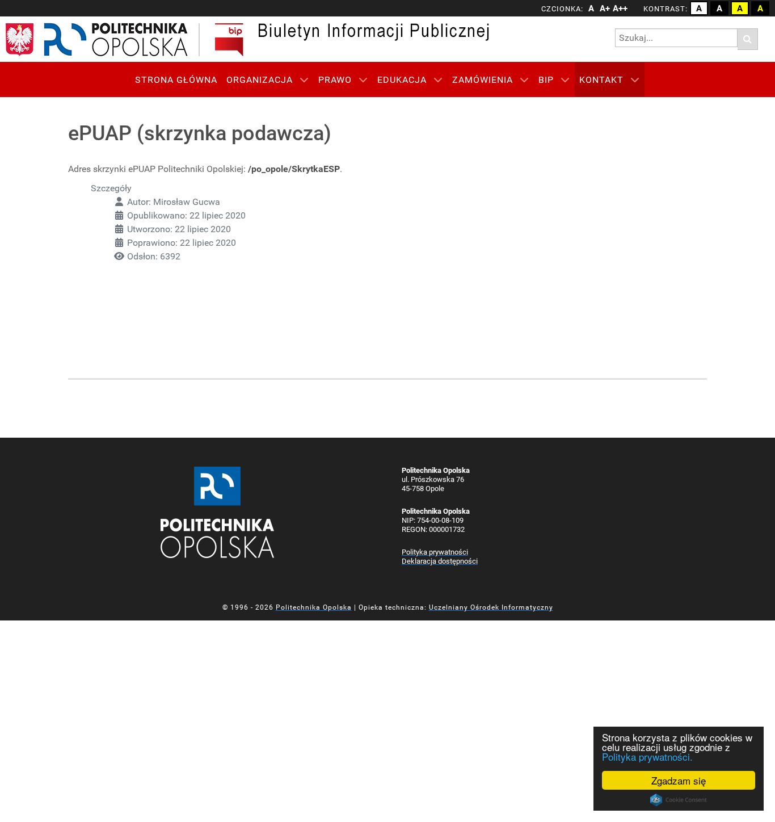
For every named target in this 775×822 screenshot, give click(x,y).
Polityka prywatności (435, 552)
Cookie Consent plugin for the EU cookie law (678, 800)
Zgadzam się (678, 780)
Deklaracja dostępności (440, 561)
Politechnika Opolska (314, 607)
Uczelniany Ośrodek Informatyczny (491, 607)
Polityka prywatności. (647, 756)
